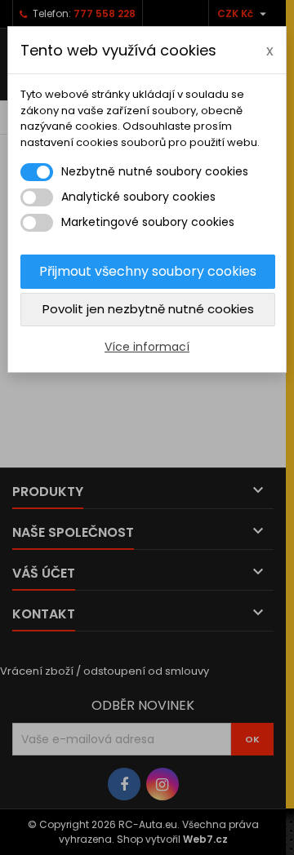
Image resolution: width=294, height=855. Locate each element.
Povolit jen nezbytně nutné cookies (148, 308)
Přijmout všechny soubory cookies (147, 271)
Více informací (147, 347)
